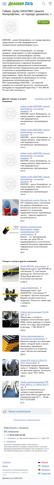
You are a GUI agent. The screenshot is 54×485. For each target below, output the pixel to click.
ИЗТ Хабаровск (11, 431)
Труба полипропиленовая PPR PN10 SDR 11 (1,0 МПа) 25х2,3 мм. (34, 384)
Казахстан (46, 473)
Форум (5, 466)
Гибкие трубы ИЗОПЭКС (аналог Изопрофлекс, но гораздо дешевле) (35, 108)
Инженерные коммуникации (27, 420)
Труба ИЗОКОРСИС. (29, 288)
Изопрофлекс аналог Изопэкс (34, 200)
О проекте (7, 462)
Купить (45, 22)
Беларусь (46, 470)
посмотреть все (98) (43, 99)
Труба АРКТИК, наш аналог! (33, 266)
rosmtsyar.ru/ (11, 441)
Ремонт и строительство (19, 411)
